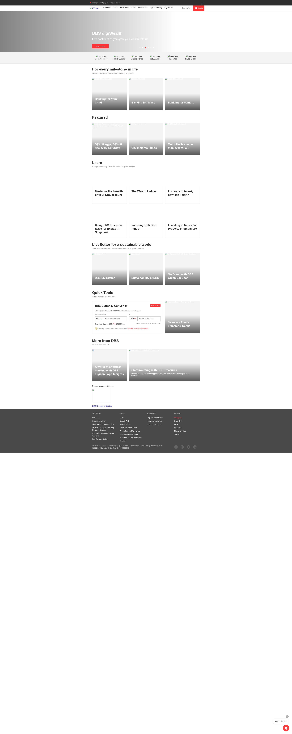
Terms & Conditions (99, 446)
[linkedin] (195, 447)
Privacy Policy (113, 446)
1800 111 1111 (158, 421)
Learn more (100, 46)
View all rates (155, 305)
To (129, 314)
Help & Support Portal (155, 418)
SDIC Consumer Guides (102, 406)
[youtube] (188, 447)
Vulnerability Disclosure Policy (152, 446)
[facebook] (176, 447)
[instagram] (182, 447)
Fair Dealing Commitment (130, 446)
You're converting (100, 314)
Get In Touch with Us (154, 425)
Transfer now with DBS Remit (137, 328)
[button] (202, 3)
